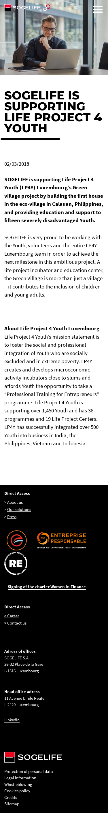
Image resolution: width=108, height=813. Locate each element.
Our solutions (19, 509)
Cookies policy (17, 790)
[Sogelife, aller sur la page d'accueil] (54, 7)
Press (11, 516)
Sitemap (11, 803)
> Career (11, 615)
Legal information (20, 777)
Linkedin (12, 720)
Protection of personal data (28, 771)
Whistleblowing (18, 784)
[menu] (98, 9)
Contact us (16, 623)
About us (15, 502)
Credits (10, 797)
